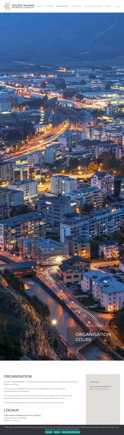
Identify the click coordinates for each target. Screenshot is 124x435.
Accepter (49, 432)
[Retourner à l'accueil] (19, 6)
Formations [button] (76, 6)
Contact (108, 6)
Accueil (39, 6)
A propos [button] (50, 6)
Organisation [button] (62, 6)
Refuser (56, 432)
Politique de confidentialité (70, 432)
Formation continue (93, 6)
